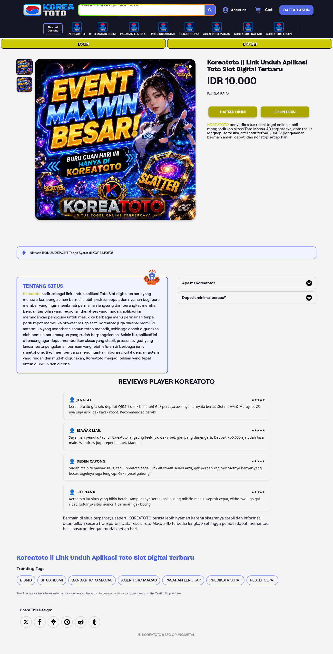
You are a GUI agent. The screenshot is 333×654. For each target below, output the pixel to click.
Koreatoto (31, 294)
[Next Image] (192, 140)
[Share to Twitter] (26, 622)
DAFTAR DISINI (233, 112)
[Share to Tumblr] (94, 622)
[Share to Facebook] (40, 622)
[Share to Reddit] (81, 622)
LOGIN (83, 44)
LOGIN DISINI (285, 112)
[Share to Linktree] (53, 622)
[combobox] (141, 10)
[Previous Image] (39, 140)
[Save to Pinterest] (67, 622)
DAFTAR (250, 44)
